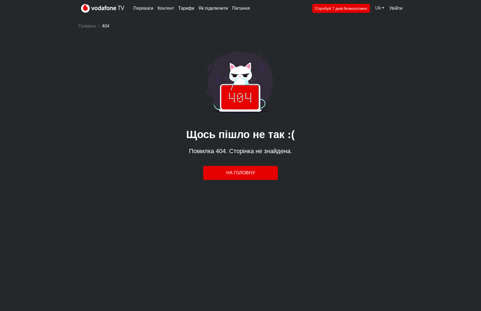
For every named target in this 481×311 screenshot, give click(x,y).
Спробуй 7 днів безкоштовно (341, 8)
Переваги (143, 8)
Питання (241, 8)
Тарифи (186, 8)
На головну (240, 172)
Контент (166, 8)
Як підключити (213, 8)
